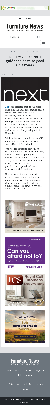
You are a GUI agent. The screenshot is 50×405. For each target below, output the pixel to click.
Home (4, 74)
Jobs (20, 375)
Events (28, 370)
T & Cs (10, 384)
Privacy (39, 384)
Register (29, 18)
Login (19, 18)
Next (7, 107)
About (29, 375)
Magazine (39, 370)
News (11, 74)
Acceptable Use (24, 384)
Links (25, 389)
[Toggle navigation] (43, 42)
